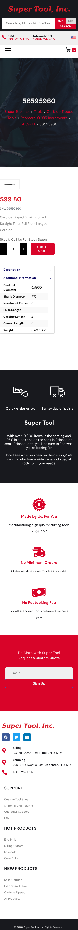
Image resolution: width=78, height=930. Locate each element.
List (70, 21)
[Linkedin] (27, 737)
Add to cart (42, 249)
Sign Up (39, 683)
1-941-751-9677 (44, 39)
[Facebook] (6, 737)
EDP (60, 21)
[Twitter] (16, 737)
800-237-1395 (18, 39)
